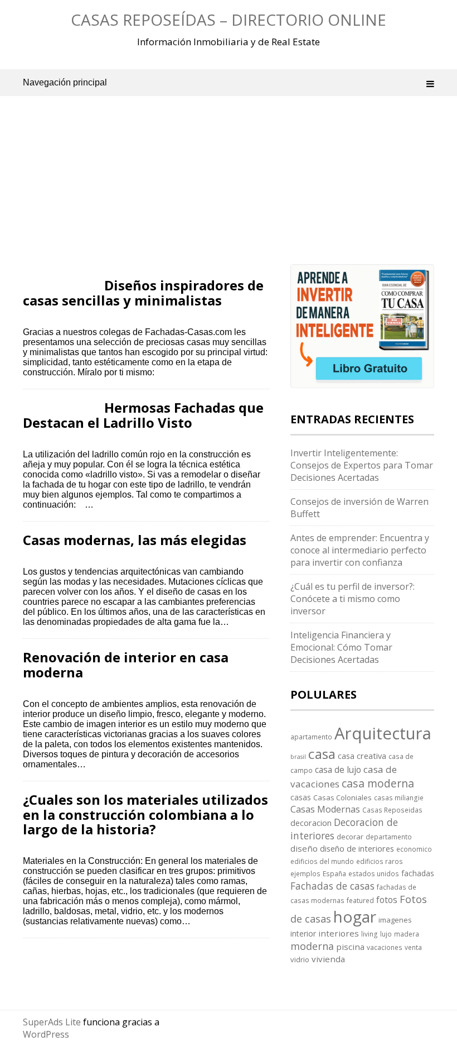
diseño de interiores (357, 848)
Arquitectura (382, 733)
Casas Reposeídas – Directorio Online (228, 19)
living (369, 933)
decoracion (311, 822)
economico (414, 848)
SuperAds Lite (52, 1022)
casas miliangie (399, 797)
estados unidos (373, 873)
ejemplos (305, 873)
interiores (338, 933)
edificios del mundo (322, 861)
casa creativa (362, 755)
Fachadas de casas (332, 885)
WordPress (46, 1034)
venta (413, 947)
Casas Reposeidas (392, 809)
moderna (312, 946)
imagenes (395, 920)
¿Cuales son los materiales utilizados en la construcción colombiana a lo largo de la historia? (145, 814)
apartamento (311, 736)
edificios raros (379, 861)
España (334, 873)
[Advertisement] (146, 195)
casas (300, 797)
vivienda (328, 958)
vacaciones (384, 947)
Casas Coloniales (342, 797)
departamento (389, 836)
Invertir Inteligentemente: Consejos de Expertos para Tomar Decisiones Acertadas (361, 465)
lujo (386, 933)
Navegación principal (65, 82)
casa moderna (378, 783)
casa (322, 753)
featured (360, 900)
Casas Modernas (325, 809)
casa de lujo (338, 769)
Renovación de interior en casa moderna (126, 664)
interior (303, 933)
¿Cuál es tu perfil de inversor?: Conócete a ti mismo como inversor (352, 598)
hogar (354, 916)
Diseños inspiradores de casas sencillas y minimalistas (143, 292)
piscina (350, 946)
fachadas (417, 873)
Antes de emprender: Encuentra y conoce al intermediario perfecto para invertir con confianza (359, 550)
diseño (304, 848)
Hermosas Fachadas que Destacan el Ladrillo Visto (143, 414)
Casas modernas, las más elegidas (134, 540)
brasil (298, 757)
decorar (350, 837)
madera (406, 933)
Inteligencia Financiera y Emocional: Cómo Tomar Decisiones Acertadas (341, 647)
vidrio (299, 959)
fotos (386, 900)
